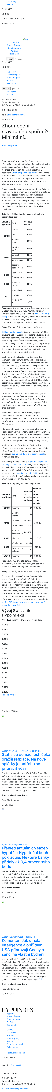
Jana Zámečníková (16, 115)
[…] (38, 790)
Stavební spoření (14, 45)
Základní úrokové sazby (13, 332)
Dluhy (11, 751)
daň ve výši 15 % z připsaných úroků (28, 454)
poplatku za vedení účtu (27, 473)
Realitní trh (14, 54)
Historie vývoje (9, 695)
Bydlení (5, 751)
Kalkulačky (11, 1)
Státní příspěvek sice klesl (24, 172)
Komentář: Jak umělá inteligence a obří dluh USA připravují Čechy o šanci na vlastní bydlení (23, 947)
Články (10, 1030)
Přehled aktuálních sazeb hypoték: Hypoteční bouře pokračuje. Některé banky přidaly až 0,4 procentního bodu (26, 857)
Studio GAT (16, 1065)
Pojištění (14, 51)
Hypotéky (14, 42)
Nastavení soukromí (16, 1053)
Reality (10, 4)
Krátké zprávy (13, 1038)
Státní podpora (14, 48)
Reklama (10, 1035)
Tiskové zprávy (14, 1047)
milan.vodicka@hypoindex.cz (15, 1088)
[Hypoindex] (26, 39)
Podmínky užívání (15, 1044)
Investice (27, 751)
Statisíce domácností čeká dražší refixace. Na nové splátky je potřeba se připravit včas (26, 761)
